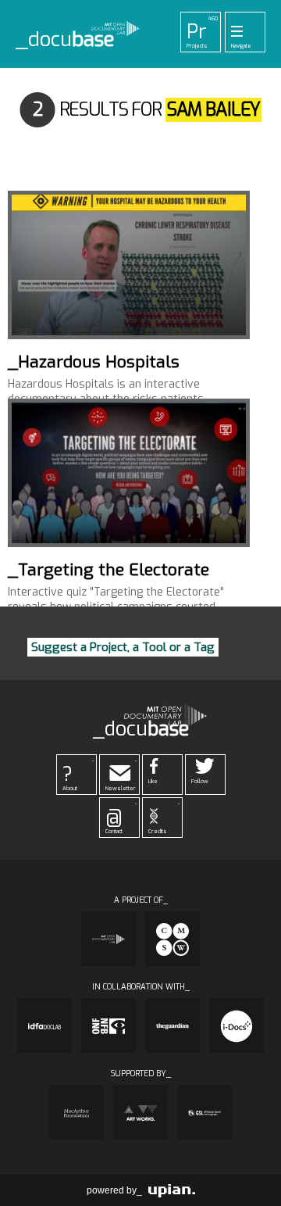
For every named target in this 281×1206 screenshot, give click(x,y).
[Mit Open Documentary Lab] (108, 938)
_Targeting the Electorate (108, 570)
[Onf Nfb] (108, 1025)
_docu (65, 40)
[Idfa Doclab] (44, 1025)
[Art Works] (140, 1112)
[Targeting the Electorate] (129, 473)
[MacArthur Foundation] (76, 1112)
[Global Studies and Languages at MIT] (204, 1112)
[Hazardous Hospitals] (129, 265)
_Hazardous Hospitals (94, 362)
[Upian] (171, 1190)
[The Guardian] (172, 1025)
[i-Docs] (236, 1025)
